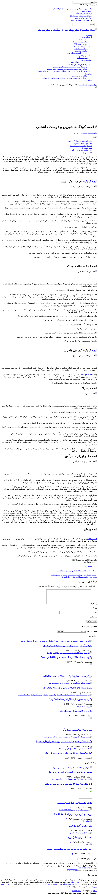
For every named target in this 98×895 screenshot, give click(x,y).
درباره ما (88, 74)
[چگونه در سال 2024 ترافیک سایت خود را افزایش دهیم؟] (69, 653)
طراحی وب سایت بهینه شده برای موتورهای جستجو (67, 69)
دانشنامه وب (87, 11)
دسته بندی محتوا (85, 39)
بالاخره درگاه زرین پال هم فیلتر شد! (75, 711)
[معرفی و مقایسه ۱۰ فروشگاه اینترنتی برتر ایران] (72, 768)
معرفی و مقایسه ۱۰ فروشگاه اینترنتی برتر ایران (69, 772)
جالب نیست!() (79, 560)
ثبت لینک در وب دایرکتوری (80, 837)
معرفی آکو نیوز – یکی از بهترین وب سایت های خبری (67, 645)
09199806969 (72, 870)
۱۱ (70, 807)
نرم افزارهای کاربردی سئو (77, 64)
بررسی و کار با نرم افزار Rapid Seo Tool (73, 814)
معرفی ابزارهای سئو (79, 62)
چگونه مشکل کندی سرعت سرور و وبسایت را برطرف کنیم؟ (64, 741)
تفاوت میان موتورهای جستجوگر (77, 730)
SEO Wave (76, 891)
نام (95, 608)
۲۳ (66, 777)
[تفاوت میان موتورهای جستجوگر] (85, 725)
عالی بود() (91, 560)
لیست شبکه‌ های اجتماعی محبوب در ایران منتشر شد (67, 687)
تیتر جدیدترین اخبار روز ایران (81, 16)
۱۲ (69, 788)
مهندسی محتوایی (80, 49)
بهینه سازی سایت (73, 884)
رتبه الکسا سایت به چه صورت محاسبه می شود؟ (69, 849)
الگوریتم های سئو (80, 46)
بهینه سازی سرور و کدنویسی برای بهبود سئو (70, 67)
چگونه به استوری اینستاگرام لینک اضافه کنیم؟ (70, 699)
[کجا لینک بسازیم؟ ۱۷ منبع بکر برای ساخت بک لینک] (71, 749)
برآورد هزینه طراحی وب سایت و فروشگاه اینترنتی (72, 9)
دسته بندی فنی (86, 60)
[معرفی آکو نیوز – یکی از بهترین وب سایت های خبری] (54, 641)
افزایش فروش (36, 884)
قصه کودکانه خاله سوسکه (82, 143)
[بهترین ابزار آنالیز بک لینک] (87, 821)
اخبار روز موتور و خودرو (82, 18)
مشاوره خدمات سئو (79, 76)
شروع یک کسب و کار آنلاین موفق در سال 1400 (74, 575)
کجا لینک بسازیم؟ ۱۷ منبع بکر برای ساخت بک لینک (68, 753)
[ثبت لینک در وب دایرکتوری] (81, 833)
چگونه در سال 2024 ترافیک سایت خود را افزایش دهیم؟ (66, 657)
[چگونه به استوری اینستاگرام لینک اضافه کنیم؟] (55, 695)
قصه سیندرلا (87, 148)
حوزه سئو (75, 882)
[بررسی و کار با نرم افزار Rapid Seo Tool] (75, 810)
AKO (95, 891)
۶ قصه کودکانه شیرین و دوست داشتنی (72, 571)
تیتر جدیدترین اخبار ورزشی (81, 20)
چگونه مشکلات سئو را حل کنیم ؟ (79, 577)
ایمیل (94, 612)
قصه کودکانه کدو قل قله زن (81, 146)
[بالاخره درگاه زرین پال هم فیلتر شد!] (84, 706)
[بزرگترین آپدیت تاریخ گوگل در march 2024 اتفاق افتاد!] (85, 671)
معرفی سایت (82, 58)
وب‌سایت (93, 617)
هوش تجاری (82, 55)
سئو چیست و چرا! (80, 42)
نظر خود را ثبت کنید (89, 133)
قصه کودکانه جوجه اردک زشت (80, 141)
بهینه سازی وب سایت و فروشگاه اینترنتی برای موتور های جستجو (61, 71)
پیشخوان (88, 35)
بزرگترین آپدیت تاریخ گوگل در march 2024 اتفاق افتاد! (67, 676)
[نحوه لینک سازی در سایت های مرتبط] (85, 798)
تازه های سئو (87, 37)
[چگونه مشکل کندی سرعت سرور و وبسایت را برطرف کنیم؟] (67, 737)
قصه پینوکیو (87, 152)
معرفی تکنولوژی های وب (77, 53)
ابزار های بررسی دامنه (83, 13)
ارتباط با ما (88, 80)
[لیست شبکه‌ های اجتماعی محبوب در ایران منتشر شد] (70, 683)
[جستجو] (96, 2)
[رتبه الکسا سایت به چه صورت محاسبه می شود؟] (89, 844)
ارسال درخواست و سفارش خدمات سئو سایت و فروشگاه (64, 78)
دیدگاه (94, 604)
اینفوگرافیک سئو (81, 51)
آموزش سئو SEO (80, 44)
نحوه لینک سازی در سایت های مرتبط (74, 802)
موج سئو (93, 85)
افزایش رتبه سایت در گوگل (54, 884)
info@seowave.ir (85, 868)
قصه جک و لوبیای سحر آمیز (81, 150)
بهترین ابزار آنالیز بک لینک (80, 825)
